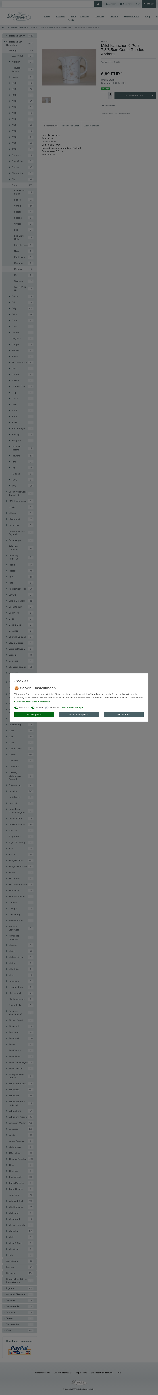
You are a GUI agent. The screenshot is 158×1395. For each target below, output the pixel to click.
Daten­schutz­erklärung (26, 701)
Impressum (45, 701)
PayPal (39, 707)
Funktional (55, 707)
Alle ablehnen (123, 714)
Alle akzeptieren (34, 714)
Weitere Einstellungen (72, 707)
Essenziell (24, 707)
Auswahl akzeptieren (79, 714)
